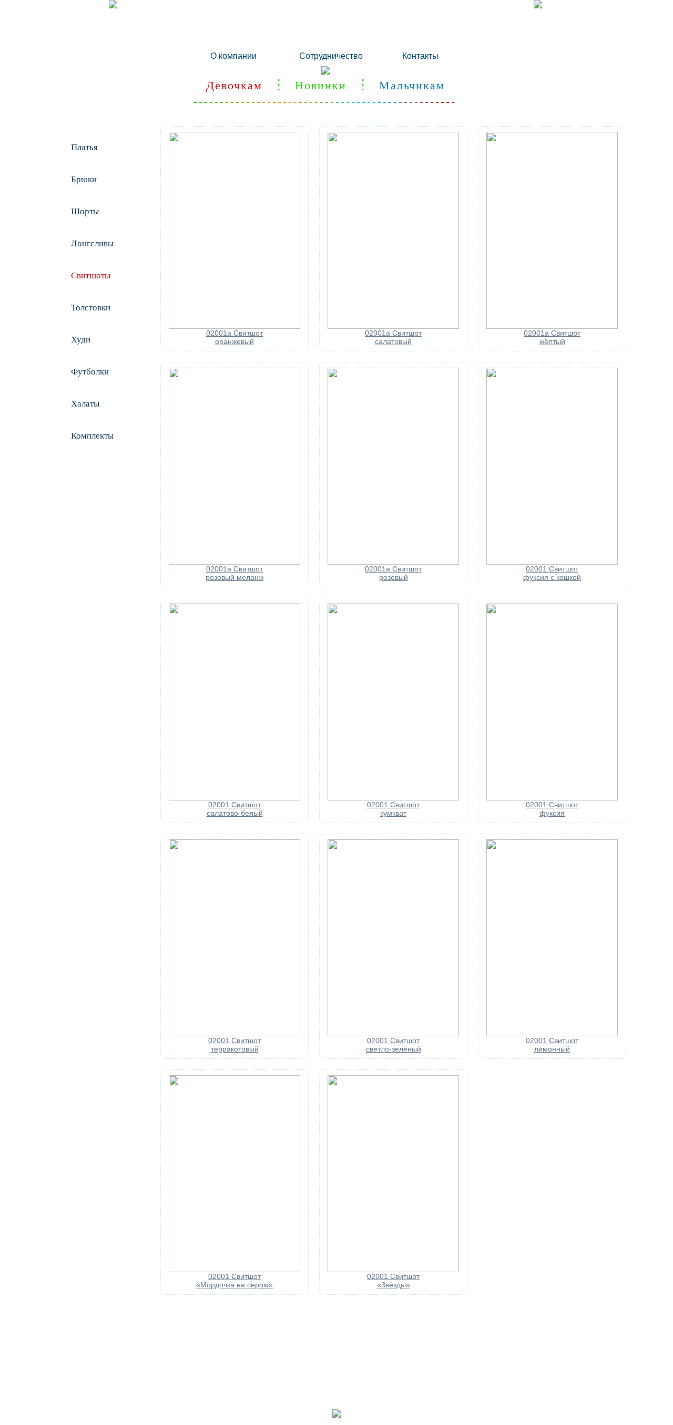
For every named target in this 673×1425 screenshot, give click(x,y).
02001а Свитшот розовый (393, 573)
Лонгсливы (92, 243)
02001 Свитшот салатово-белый (235, 808)
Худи (80, 340)
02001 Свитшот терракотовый (234, 1044)
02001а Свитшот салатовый (393, 337)
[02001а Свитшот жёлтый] (552, 326)
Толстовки (90, 308)
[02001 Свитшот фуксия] (552, 798)
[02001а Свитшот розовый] (393, 562)
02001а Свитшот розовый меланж (234, 573)
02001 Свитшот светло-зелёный (393, 1044)
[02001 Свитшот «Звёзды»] (393, 1269)
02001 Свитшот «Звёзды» (393, 1280)
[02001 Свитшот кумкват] (393, 798)
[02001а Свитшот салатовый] (393, 326)
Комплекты (92, 436)
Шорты (85, 211)
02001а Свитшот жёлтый (552, 337)
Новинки (320, 85)
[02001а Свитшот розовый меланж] (234, 562)
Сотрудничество (331, 55)
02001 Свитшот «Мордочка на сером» (234, 1280)
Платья (84, 147)
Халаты (85, 404)
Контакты (420, 55)
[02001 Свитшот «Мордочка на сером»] (234, 1269)
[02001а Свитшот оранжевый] (234, 326)
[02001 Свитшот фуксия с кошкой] (552, 562)
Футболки (90, 372)
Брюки (84, 179)
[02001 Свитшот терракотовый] (234, 1033)
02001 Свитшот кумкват (393, 808)
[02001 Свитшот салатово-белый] (234, 798)
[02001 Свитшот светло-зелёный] (393, 1033)
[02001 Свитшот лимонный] (552, 1033)
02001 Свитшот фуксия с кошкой (552, 573)
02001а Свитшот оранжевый (234, 337)
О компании (233, 55)
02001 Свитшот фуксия (552, 808)
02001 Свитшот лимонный (552, 1044)
